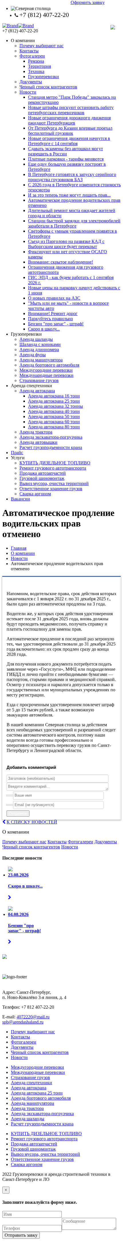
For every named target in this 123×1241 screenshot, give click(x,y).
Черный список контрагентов (48, 86)
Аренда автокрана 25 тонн (54, 401)
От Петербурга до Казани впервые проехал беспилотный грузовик (70, 131)
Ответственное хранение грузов (50, 488)
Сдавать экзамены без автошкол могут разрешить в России (65, 151)
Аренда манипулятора (41, 359)
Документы (30, 81)
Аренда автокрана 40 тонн (54, 411)
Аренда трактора (35, 431)
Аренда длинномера (39, 349)
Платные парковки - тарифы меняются (66, 159)
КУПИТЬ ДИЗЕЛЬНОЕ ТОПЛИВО (54, 462)
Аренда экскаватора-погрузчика (50, 437)
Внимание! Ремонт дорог (53, 313)
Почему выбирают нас (41, 45)
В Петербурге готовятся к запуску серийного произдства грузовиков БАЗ (72, 177)
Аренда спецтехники (31, 1082)
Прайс (17, 452)
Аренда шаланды (36, 339)
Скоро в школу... (44, 328)
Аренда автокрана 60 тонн (54, 421)
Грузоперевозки (43, 76)
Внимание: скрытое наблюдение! (60, 262)
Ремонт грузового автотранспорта (52, 468)
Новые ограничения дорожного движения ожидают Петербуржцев (69, 120)
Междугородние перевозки (46, 370)
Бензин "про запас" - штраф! (56, 323)
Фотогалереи (32, 56)
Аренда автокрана (37, 390)
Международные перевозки (46, 375)
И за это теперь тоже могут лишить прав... (69, 195)
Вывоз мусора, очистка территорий (54, 483)
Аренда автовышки (38, 442)
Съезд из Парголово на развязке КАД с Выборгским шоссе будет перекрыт (66, 244)
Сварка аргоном (35, 493)
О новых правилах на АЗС (54, 298)
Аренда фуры (32, 354)
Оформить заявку (88, 2)
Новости (27, 92)
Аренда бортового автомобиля (49, 365)
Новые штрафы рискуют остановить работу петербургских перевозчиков (71, 110)
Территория (39, 66)
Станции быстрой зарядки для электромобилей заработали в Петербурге (74, 223)
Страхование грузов (39, 380)
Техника (36, 71)
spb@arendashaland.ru (22, 1022)
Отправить (18, 813)
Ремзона (36, 61)
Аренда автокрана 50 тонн (54, 416)
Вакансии (20, 498)
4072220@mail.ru (33, 1016)
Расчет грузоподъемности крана (50, 447)
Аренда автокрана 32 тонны (55, 406)
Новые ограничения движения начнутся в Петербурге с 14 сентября (69, 141)
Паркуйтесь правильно (50, 318)
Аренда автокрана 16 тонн (54, 395)
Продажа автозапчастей (42, 473)
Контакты (29, 50)
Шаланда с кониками (40, 344)
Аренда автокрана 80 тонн (54, 426)
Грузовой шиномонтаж (41, 478)
